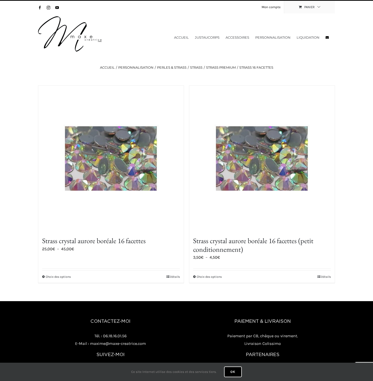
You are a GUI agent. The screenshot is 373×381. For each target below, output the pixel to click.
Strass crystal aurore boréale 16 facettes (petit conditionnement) (253, 245)
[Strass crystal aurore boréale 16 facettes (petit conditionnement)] (262, 158)
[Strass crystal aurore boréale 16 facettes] (111, 158)
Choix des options (58, 277)
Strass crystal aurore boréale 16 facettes (94, 240)
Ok (232, 372)
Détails (175, 277)
